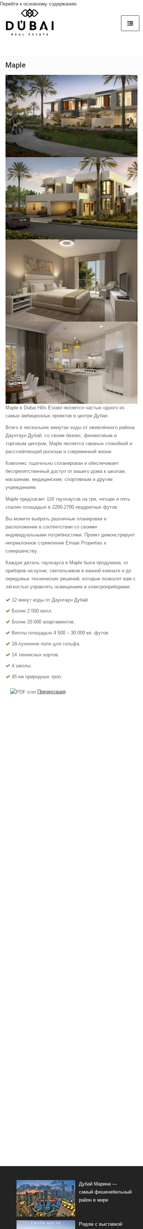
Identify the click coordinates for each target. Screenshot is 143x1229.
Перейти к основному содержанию (38, 4)
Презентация (51, 691)
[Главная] (29, 24)
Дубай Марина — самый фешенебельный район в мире (105, 1192)
